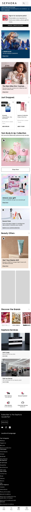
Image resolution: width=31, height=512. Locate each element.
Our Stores (6, 382)
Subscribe (5, 422)
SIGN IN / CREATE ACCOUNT (15, 25)
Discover (5, 356)
